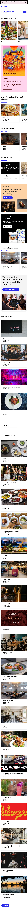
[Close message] (26, 2)
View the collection (7, 89)
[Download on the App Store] (14, 226)
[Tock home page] (4, 6)
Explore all (4, 102)
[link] (10, 113)
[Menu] (25, 6)
